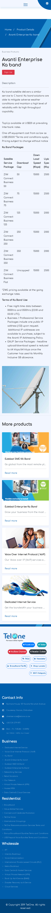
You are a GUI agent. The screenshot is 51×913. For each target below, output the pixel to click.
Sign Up (8, 72)
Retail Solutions (11, 776)
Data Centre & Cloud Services (17, 793)
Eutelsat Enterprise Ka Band (16, 768)
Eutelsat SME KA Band (14, 764)
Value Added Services (13, 809)
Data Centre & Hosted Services (17, 870)
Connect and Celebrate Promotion (19, 813)
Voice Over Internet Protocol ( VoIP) (19, 752)
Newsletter (41, 659)
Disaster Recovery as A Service (17, 883)
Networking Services (13, 772)
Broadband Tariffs (17, 666)
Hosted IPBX (9, 788)
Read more (11, 473)
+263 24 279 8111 (13, 723)
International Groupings (14, 821)
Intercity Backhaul (12, 854)
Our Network (9, 780)
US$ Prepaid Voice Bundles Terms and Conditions (26, 838)
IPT (5, 850)
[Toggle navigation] (25, 3)
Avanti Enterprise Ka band (16, 760)
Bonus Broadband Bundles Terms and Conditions (26, 833)
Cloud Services (11, 887)
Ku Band (8, 756)
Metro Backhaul (11, 866)
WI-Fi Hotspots (38, 673)
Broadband (9, 805)
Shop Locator (39, 666)
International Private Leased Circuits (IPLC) (22, 862)
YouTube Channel (18, 652)
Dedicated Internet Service (15, 748)
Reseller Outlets (39, 652)
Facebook (29, 645)
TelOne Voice (10, 817)
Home (8, 29)
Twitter (43, 645)
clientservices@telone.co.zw (18, 716)
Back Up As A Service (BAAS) (16, 878)
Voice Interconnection (14, 858)
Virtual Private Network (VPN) (16, 784)
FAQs (27, 659)
